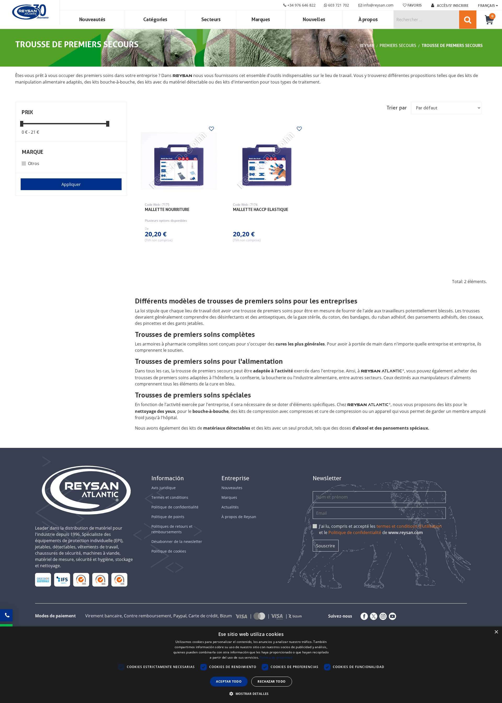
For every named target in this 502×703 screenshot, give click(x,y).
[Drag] (22, 123)
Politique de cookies (168, 551)
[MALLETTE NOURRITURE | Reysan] (179, 161)
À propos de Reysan (238, 516)
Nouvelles (314, 19)
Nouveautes (231, 487)
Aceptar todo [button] (229, 681)
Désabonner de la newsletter (176, 541)
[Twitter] (372, 616)
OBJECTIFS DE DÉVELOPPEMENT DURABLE (43, 579)
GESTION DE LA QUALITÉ (100, 579)
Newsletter (327, 478)
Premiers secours (398, 45)
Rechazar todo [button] (272, 681)
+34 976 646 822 (301, 5)
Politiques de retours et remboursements (171, 529)
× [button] (496, 632)
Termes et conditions (169, 497)
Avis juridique (163, 487)
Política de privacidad (276, 657)
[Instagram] (382, 616)
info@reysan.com (378, 5)
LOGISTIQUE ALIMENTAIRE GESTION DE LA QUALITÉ (62, 579)
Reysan (367, 45)
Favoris (414, 5)
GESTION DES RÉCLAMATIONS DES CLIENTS (81, 579)
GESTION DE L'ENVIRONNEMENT (119, 579)
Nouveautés (92, 19)
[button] (251, 693)
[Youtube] (391, 616)
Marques (261, 19)
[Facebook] (363, 616)
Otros (33, 163)
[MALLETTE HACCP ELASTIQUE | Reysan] (267, 161)
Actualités (230, 507)
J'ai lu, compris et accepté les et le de (380, 529)
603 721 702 (338, 5)
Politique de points (167, 516)
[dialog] (251, 664)
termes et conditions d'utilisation (409, 526)
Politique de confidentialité (174, 507)
